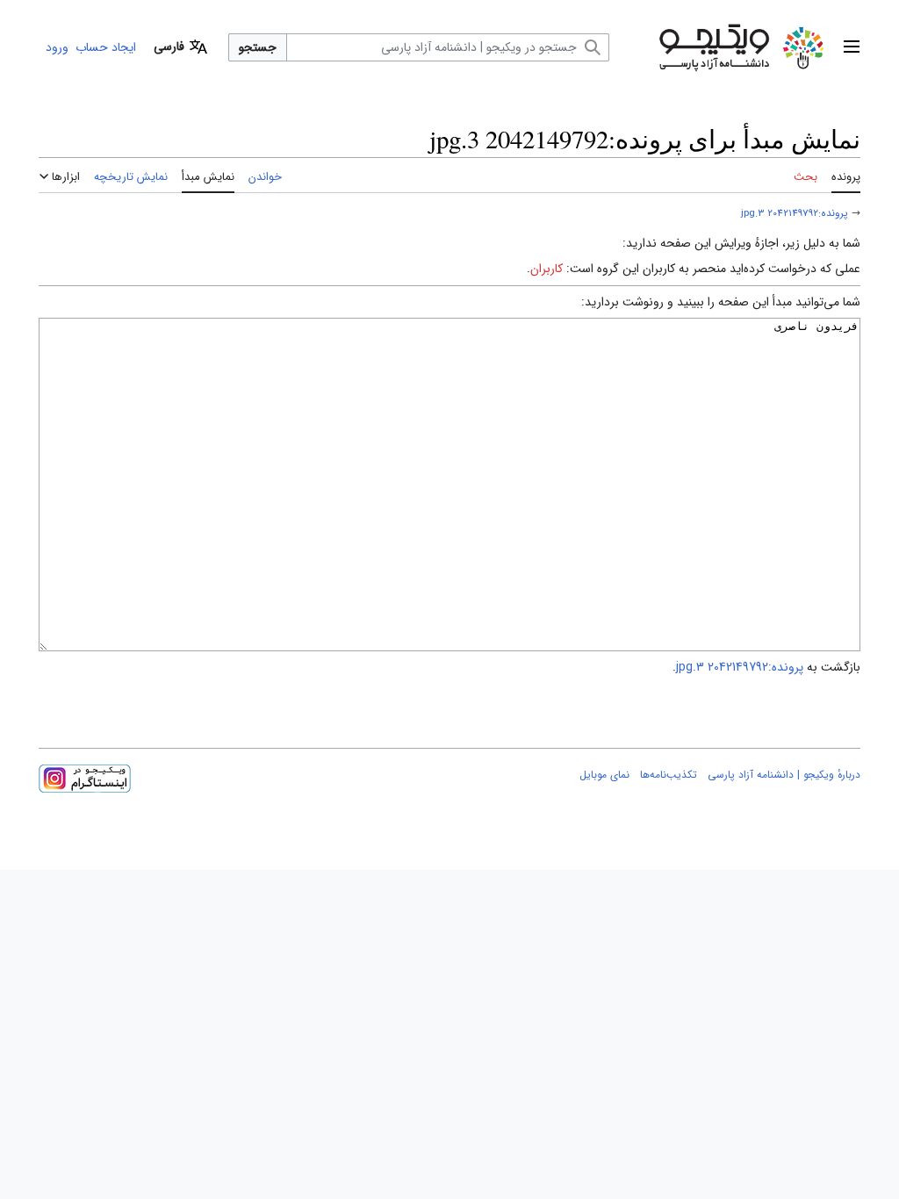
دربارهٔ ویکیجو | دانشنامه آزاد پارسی (784, 774)
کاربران (546, 268)
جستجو (258, 47)
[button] (852, 47)
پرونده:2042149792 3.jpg (794, 213)
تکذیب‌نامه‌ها (668, 774)
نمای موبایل (604, 774)
